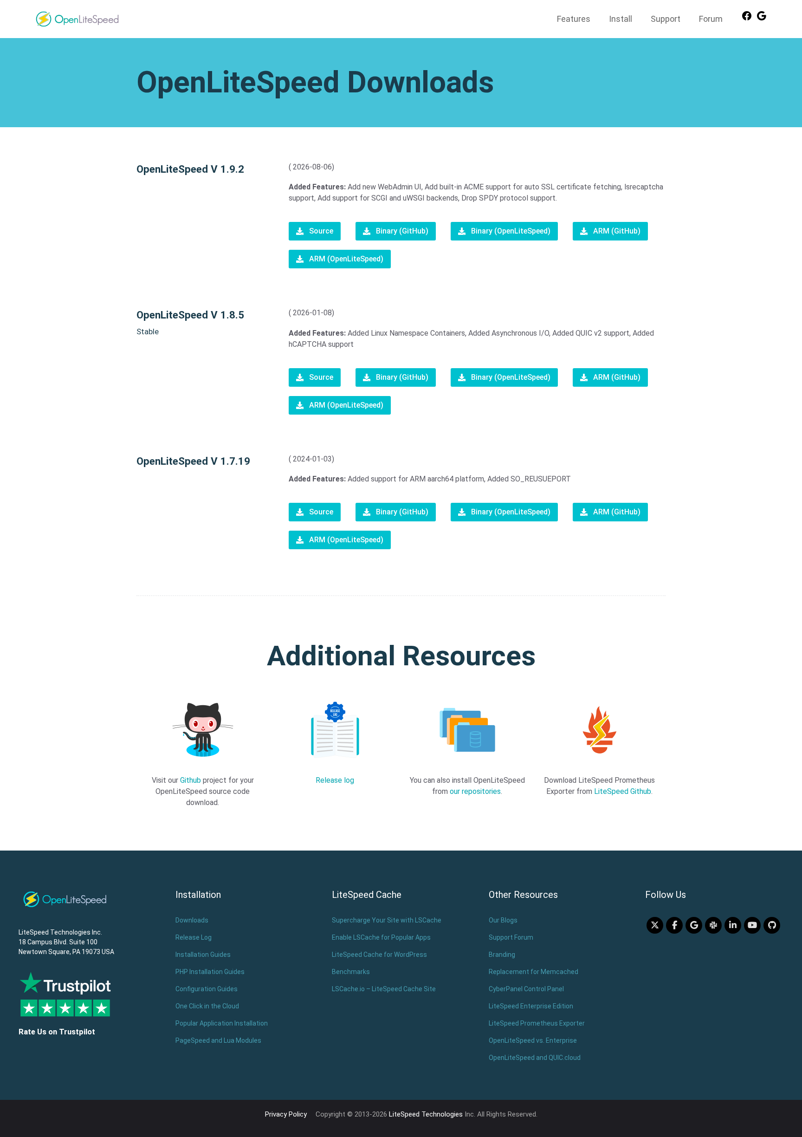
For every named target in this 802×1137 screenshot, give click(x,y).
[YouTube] (752, 925)
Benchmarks (351, 971)
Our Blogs (503, 920)
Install (620, 19)
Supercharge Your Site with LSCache (386, 920)
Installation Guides (203, 954)
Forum (711, 19)
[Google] (761, 18)
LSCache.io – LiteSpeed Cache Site (384, 989)
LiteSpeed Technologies (426, 1114)
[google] (694, 925)
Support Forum (511, 937)
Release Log (193, 937)
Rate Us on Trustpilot (57, 1031)
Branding (502, 954)
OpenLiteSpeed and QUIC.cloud (535, 1057)
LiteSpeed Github (622, 791)
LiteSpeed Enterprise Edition (531, 1006)
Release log (335, 780)
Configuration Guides (206, 989)
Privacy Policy (286, 1114)
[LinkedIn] (732, 925)
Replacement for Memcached (533, 971)
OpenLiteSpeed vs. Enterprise (533, 1040)
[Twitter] (655, 925)
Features (573, 19)
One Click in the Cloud (207, 1006)
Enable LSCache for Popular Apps (381, 937)
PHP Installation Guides (210, 971)
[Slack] (713, 925)
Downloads (191, 920)
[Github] (771, 925)
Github (190, 780)
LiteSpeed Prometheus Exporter (537, 1023)
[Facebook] (746, 18)
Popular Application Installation (221, 1023)
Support (665, 19)
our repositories (475, 791)
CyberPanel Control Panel (526, 989)
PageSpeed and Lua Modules (218, 1040)
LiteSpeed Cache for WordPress (379, 954)
